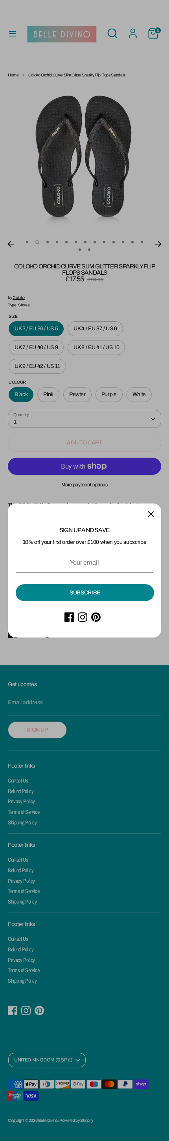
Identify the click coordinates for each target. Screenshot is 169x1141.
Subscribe (85, 593)
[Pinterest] (96, 617)
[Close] (151, 513)
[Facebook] (69, 617)
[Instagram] (82, 617)
